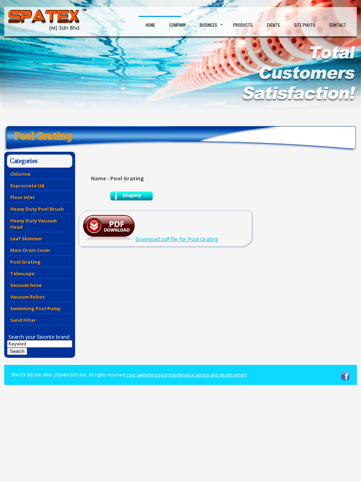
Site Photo (304, 25)
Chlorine (20, 174)
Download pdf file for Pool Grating (176, 238)
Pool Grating (25, 262)
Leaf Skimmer (26, 238)
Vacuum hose (26, 285)
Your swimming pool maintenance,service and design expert (186, 375)
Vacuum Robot (27, 297)
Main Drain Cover (30, 250)
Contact (337, 25)
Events (273, 25)
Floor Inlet (22, 197)
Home (150, 25)
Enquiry (132, 195)
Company (177, 25)
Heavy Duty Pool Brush (37, 209)
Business (208, 25)
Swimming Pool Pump (35, 308)
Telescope (22, 273)
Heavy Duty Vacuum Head (33, 223)
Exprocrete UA (27, 185)
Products (243, 25)
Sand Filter (23, 320)
